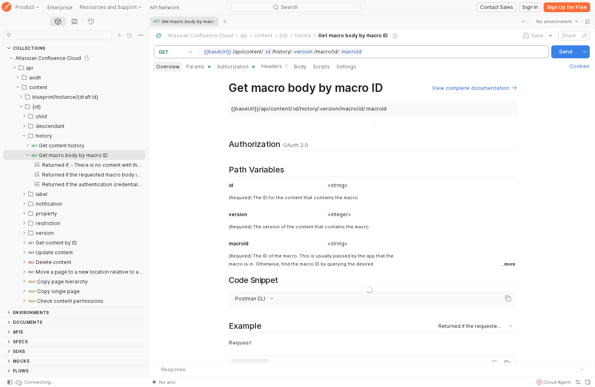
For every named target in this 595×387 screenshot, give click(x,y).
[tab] (58, 21)
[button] (588, 21)
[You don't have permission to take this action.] (225, 21)
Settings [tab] (346, 67)
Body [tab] (300, 67)
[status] (34, 382)
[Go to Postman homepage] (6, 7)
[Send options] (585, 51)
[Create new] (119, 35)
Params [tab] (195, 67)
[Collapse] (11, 58)
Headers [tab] (274, 66)
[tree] (74, 180)
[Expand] (18, 77)
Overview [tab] (168, 67)
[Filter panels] (9, 35)
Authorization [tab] (233, 67)
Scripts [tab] (321, 67)
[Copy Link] (584, 35)
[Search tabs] (523, 21)
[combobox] (557, 21)
